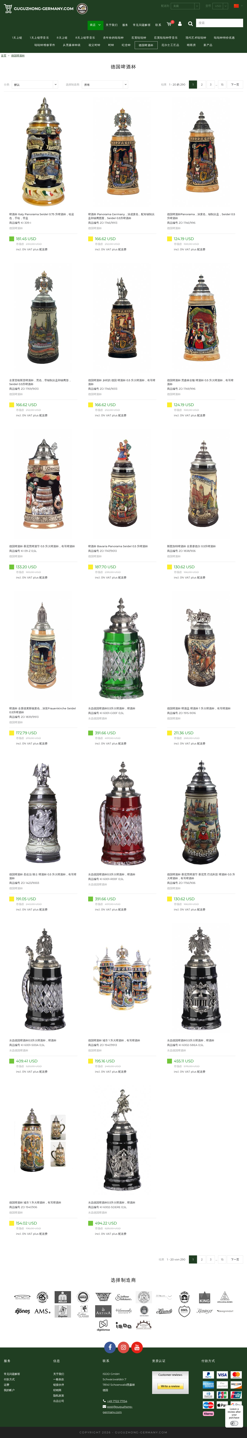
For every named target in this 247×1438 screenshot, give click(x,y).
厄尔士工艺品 (170, 45)
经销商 (57, 1390)
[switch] (234, 1423)
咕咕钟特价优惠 (224, 37)
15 (222, 84)
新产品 (208, 45)
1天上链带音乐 (39, 37)
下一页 (235, 84)
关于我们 (112, 25)
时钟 (111, 45)
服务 (125, 25)
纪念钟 (126, 45)
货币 (208, 6)
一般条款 (58, 1379)
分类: (7, 84)
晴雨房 (191, 45)
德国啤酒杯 (146, 45)
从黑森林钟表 (72, 45)
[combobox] (185, 6)
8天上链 (62, 37)
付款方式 (9, 1379)
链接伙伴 (58, 1384)
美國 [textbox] (176, 6)
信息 (56, 1361)
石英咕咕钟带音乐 (166, 37)
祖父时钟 (95, 45)
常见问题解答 (142, 25)
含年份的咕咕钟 (113, 37)
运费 (6, 1384)
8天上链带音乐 (85, 37)
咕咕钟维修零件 (45, 45)
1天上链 (17, 37)
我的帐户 (9, 1390)
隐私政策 (58, 1395)
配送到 (165, 6)
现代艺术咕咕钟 (196, 37)
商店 (93, 25)
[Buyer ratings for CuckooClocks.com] (170, 1384)
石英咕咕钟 (138, 37)
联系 (158, 25)
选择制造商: (73, 84)
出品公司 (58, 1401)
